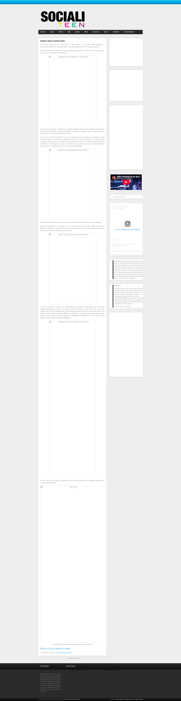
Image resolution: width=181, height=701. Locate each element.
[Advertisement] (123, 52)
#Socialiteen (132, 276)
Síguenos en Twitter (63, 648)
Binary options (119, 699)
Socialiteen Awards (129, 32)
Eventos (61, 32)
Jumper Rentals (139, 699)
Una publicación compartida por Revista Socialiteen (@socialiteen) (134, 251)
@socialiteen (117, 261)
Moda (69, 32)
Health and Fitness (129, 699)
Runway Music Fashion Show (52, 41)
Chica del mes (96, 32)
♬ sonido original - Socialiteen (126, 278)
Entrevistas (116, 32)
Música (86, 32)
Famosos (77, 32)
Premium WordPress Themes (72, 699)
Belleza (52, 32)
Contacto (42, 32)
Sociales (106, 32)
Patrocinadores (67, 652)
